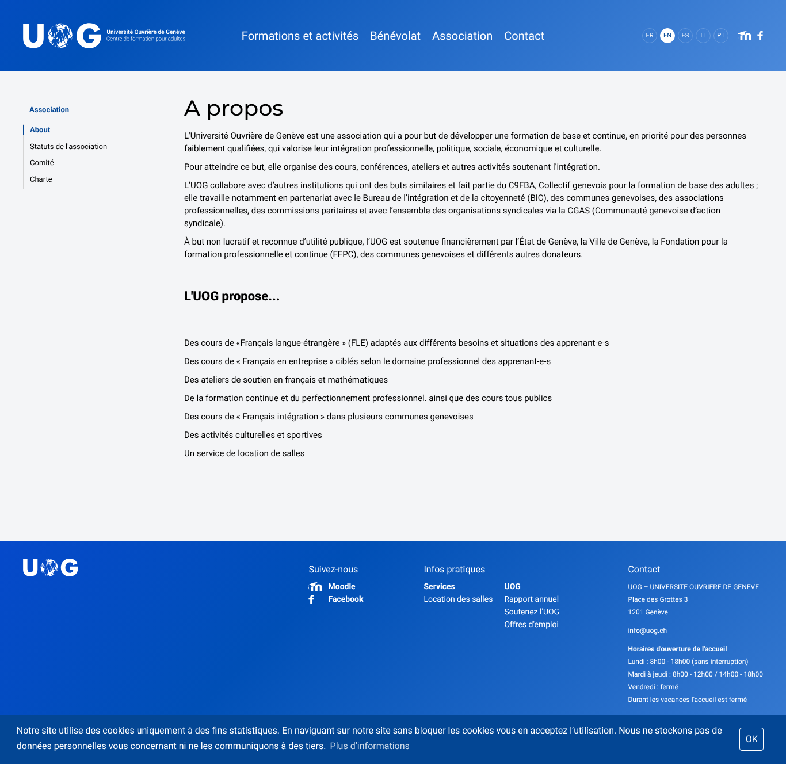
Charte (41, 179)
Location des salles (458, 599)
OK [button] (752, 739)
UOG (512, 586)
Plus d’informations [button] (370, 745)
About (40, 130)
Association (49, 110)
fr (650, 35)
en (667, 35)
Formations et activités (300, 36)
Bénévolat (395, 36)
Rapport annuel (531, 599)
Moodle (341, 586)
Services (439, 586)
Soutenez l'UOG (531, 612)
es (685, 35)
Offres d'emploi (531, 624)
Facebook (345, 599)
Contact (524, 36)
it (702, 35)
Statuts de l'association (68, 147)
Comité (42, 163)
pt (721, 35)
